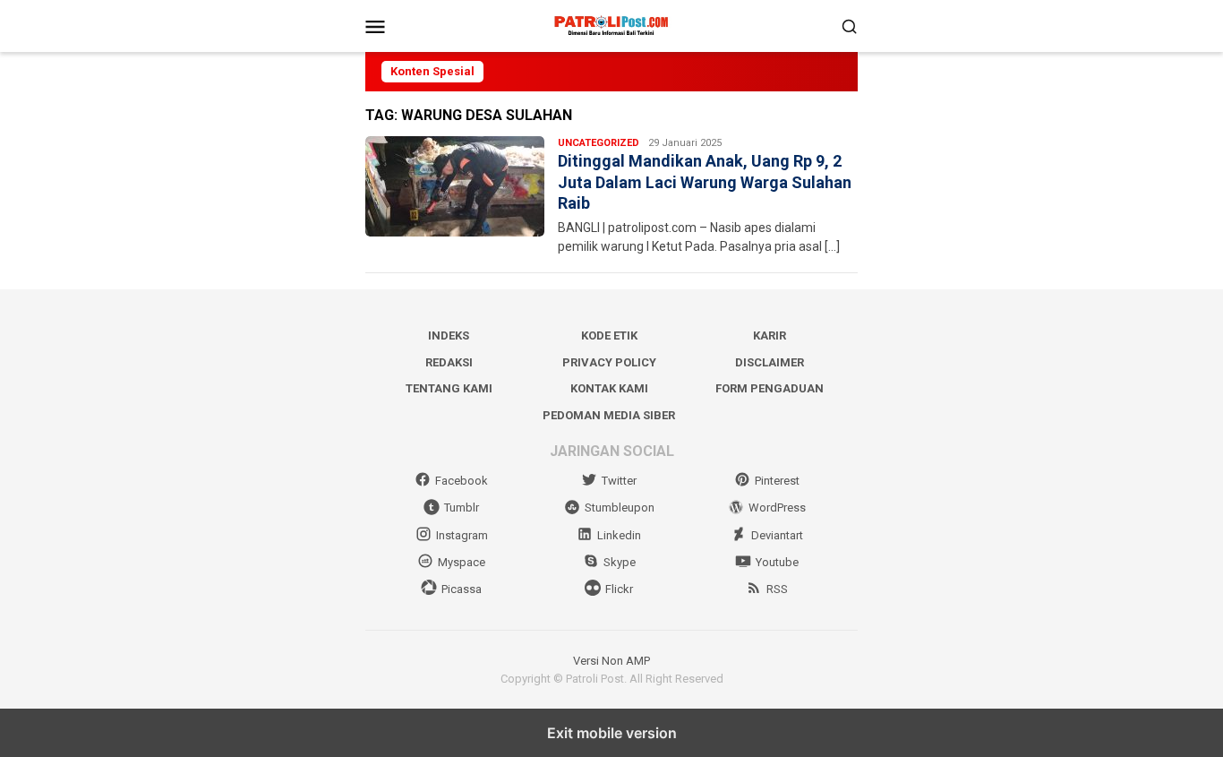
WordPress (777, 507)
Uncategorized (598, 143)
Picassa (461, 589)
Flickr (619, 589)
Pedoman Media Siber (609, 415)
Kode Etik (609, 335)
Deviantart (777, 535)
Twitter (619, 480)
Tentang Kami (449, 388)
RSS (777, 589)
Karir (769, 335)
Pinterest (777, 480)
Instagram (462, 535)
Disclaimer (769, 362)
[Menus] (375, 26)
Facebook (461, 480)
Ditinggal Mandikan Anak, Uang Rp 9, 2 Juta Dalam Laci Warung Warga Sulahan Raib (704, 181)
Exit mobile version (612, 733)
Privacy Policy (609, 362)
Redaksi (449, 362)
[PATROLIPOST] (611, 25)
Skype (619, 562)
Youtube (777, 562)
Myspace (461, 562)
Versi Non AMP (611, 660)
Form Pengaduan (769, 388)
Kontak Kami (609, 388)
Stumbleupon (619, 507)
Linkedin (619, 535)
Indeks (448, 335)
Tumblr (461, 507)
